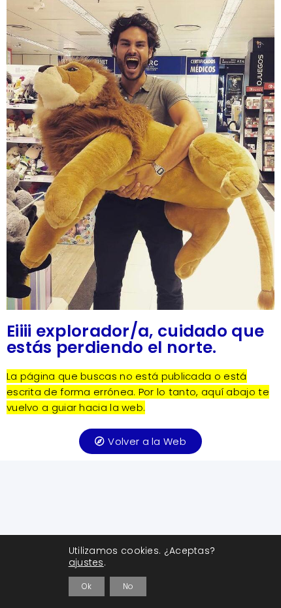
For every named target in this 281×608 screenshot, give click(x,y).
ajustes (86, 562)
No (128, 586)
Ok (86, 586)
